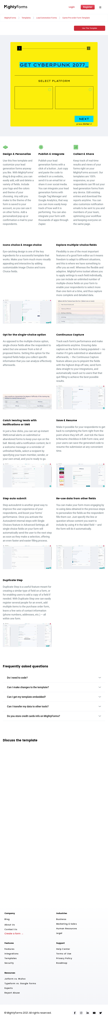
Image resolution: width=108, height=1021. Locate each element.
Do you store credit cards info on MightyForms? (33, 716)
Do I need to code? (17, 677)
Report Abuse (12, 992)
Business (61, 919)
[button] (100, 7)
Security (9, 963)
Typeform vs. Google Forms (20, 983)
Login (72, 7)
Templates (10, 958)
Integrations (11, 953)
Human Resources (66, 928)
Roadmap (61, 963)
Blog (7, 919)
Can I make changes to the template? (28, 687)
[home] (15, 7)
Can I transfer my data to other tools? (28, 706)
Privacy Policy (64, 958)
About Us (9, 924)
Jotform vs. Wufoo (15, 978)
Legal (59, 933)
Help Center (63, 949)
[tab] (19, 49)
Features (9, 949)
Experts (8, 988)
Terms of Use (63, 953)
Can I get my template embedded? (26, 696)
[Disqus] (54, 781)
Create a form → (13, 933)
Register (87, 7)
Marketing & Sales (66, 924)
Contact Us (10, 929)
